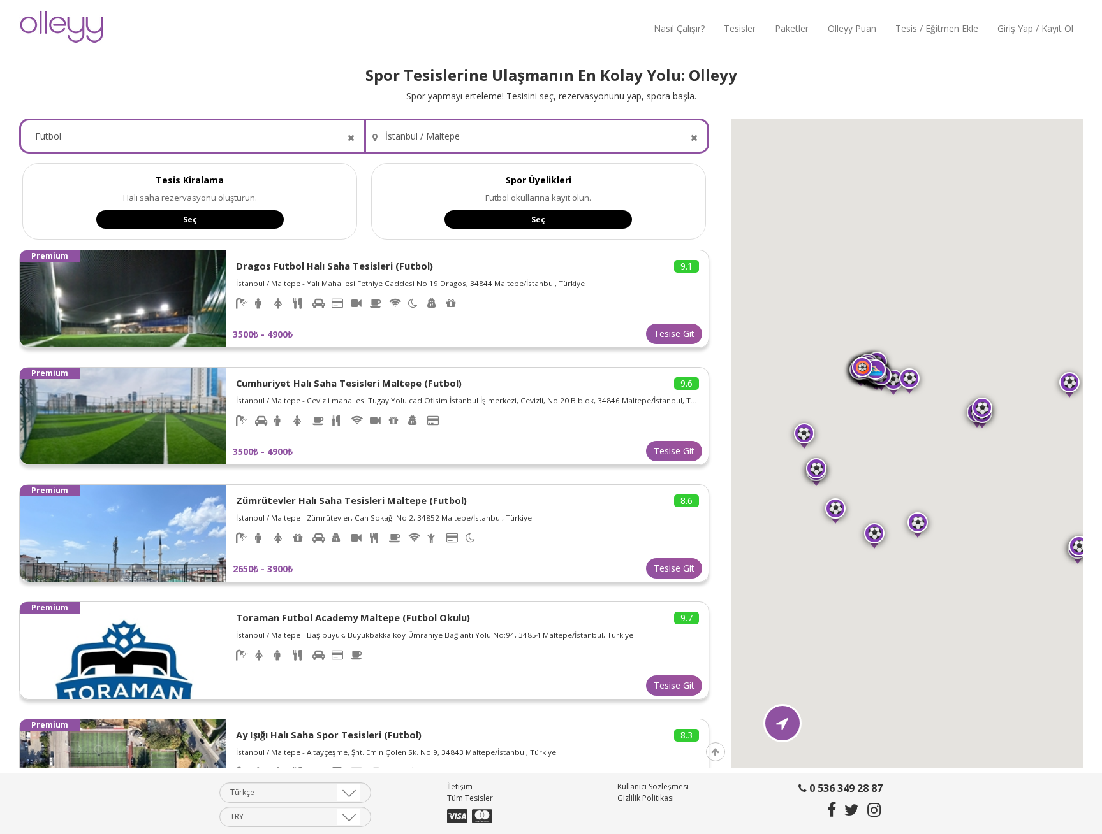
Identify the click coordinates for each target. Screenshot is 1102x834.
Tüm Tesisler (470, 798)
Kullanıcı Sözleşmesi (653, 787)
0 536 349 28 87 (845, 788)
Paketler (792, 28)
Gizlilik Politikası (645, 798)
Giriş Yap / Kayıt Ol (1035, 28)
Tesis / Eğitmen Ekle (936, 28)
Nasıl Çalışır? (679, 28)
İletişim (460, 787)
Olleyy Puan (852, 28)
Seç (190, 219)
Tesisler (740, 28)
